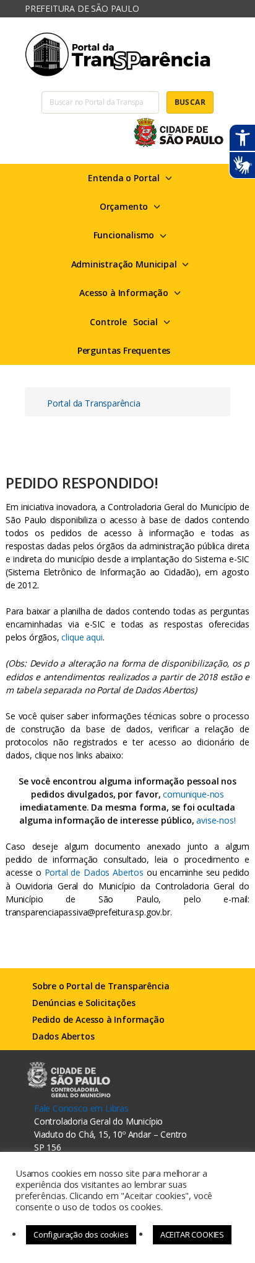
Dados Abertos (63, 1036)
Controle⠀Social (123, 322)
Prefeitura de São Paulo (82, 8)
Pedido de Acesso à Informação (98, 1019)
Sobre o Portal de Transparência (100, 986)
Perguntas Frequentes (123, 350)
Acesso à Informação (123, 293)
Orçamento (124, 206)
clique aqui (81, 637)
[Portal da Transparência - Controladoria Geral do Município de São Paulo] (127, 54)
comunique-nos (193, 794)
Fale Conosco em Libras (81, 1108)
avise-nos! (215, 820)
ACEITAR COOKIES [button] (192, 1234)
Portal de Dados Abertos (94, 872)
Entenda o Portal (124, 178)
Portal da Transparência (93, 403)
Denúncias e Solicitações (84, 1003)
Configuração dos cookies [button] (81, 1234)
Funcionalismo (124, 235)
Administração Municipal (124, 264)
